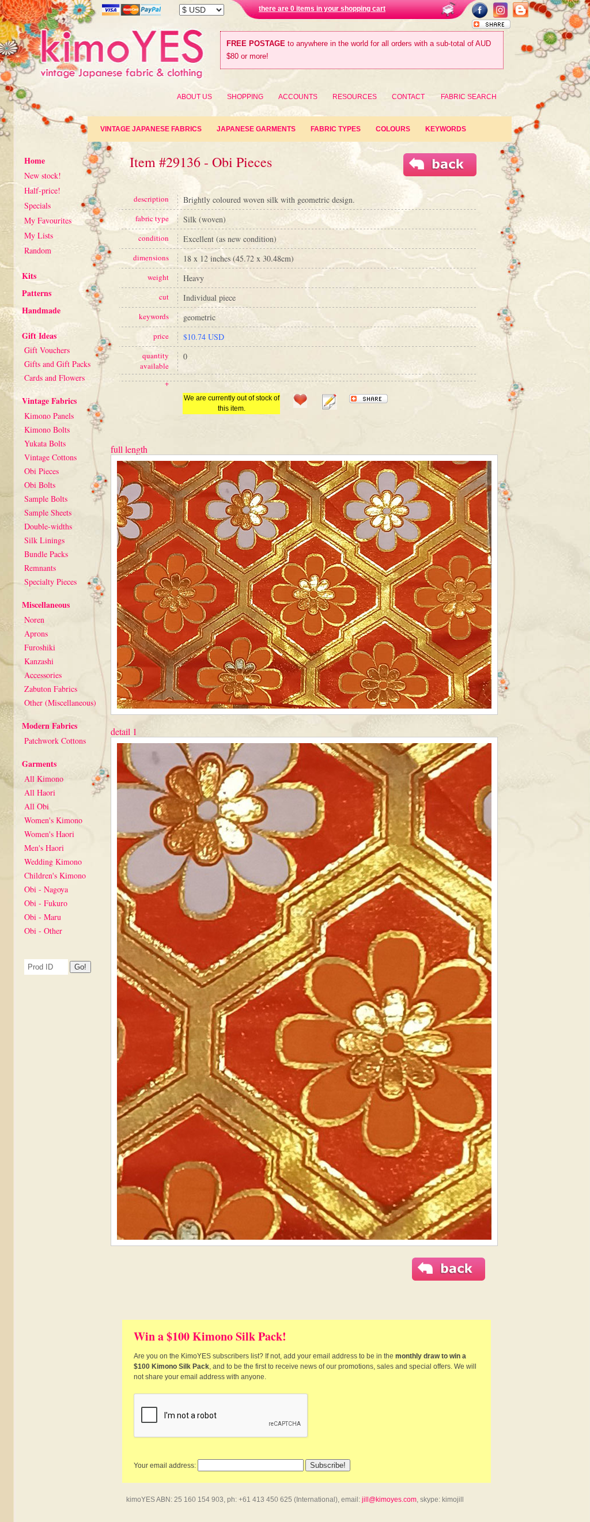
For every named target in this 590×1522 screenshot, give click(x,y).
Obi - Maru (42, 916)
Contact (408, 97)
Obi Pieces (41, 470)
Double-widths (48, 526)
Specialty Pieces (50, 581)
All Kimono (43, 778)
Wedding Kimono (53, 861)
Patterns (36, 293)
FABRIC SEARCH (469, 97)
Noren (34, 619)
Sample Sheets (47, 512)
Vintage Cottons (50, 457)
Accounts (297, 97)
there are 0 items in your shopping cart (322, 9)
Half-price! (42, 190)
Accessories (43, 674)
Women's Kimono (53, 820)
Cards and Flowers (54, 377)
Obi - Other (43, 930)
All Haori (39, 792)
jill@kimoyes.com (389, 1500)
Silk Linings (44, 540)
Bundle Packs (46, 553)
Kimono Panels (49, 415)
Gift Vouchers (47, 349)
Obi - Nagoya (46, 889)
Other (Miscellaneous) (60, 702)
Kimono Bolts (47, 429)
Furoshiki (39, 647)
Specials (37, 205)
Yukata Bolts (45, 443)
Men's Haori (44, 847)
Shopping (245, 97)
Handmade (41, 310)
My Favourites (47, 220)
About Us (194, 97)
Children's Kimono (55, 875)
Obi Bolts (39, 484)
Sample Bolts (45, 498)
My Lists (38, 235)
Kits (29, 276)
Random (37, 250)
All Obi (36, 806)
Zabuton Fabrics (50, 688)
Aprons (36, 633)
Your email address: (165, 1466)
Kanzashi (39, 661)
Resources (354, 97)
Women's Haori (49, 833)
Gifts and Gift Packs (57, 363)
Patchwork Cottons (55, 740)
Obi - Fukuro (45, 903)
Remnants (40, 567)
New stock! (42, 175)
